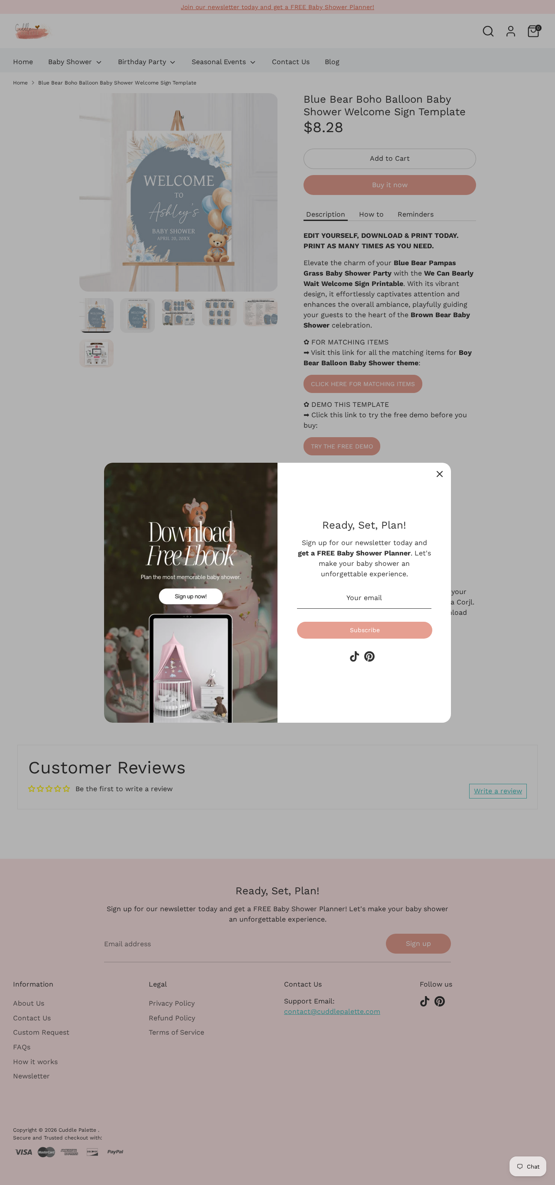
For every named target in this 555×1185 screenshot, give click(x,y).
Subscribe (365, 630)
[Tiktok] (354, 656)
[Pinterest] (369, 656)
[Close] (439, 474)
